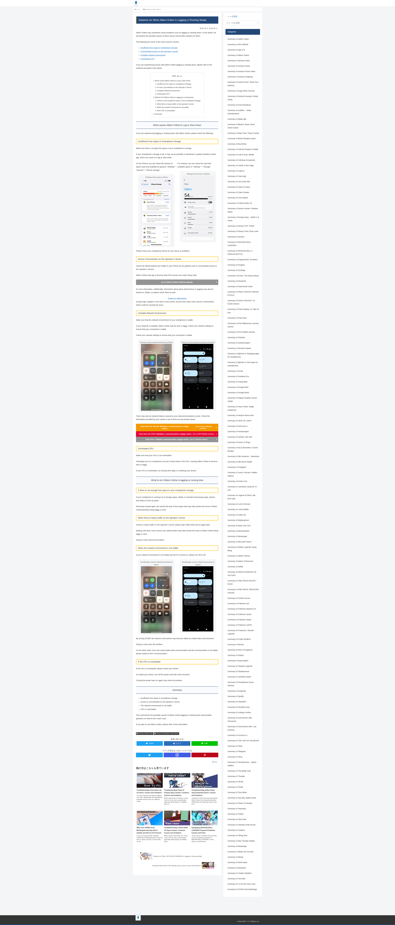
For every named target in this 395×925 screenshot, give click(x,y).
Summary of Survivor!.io (237, 735)
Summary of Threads (236, 776)
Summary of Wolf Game (237, 862)
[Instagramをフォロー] (177, 755)
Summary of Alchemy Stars (239, 61)
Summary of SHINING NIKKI (239, 677)
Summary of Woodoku (237, 868)
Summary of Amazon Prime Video (241, 71)
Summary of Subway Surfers (239, 712)
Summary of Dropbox (236, 265)
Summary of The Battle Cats (239, 771)
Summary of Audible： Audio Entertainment (239, 112)
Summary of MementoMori (238, 531)
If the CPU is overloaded (166, 111)
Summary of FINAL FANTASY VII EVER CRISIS (241, 302)
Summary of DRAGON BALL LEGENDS (239, 243)
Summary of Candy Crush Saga (241, 165)
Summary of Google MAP (238, 387)
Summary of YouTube (236, 879)
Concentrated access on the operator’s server (159, 51)
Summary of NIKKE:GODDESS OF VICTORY (242, 573)
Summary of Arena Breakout (239, 105)
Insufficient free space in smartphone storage (159, 48)
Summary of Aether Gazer (238, 39)
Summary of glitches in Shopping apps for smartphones (243, 355)
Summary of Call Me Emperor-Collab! (243, 149)
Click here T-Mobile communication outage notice (177, 439)
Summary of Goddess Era (238, 376)
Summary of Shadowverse (238, 671)
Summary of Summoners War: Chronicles (240, 719)
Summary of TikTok (235, 782)
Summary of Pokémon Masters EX (242, 609)
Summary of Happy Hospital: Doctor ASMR (242, 399)
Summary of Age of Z (236, 50)
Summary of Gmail (235, 371)
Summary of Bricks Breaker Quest (242, 139)
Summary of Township (237, 809)
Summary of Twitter (235, 814)
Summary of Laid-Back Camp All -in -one (243, 488)
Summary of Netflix (235, 567)
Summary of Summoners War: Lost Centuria (242, 728)
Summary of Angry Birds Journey (241, 91)
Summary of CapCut (236, 171)
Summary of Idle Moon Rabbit (240, 462)
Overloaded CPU (148, 59)
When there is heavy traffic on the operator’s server (175, 104)
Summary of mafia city (237, 515)
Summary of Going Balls (237, 382)
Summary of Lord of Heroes (239, 504)
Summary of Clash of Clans (239, 187)
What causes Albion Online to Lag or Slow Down (172, 81)
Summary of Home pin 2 (237, 426)
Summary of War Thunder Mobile (241, 841)
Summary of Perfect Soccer (239, 598)
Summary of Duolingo (236, 270)
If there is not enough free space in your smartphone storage (179, 101)
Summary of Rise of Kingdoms (240, 650)
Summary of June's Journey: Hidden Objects (242, 474)
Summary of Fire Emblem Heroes (241, 332)
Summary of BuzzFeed (237, 144)
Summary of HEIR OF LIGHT (240, 421)
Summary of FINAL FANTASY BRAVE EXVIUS (243, 293)
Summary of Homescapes (238, 431)
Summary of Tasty (235, 746)
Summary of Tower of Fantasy (240, 803)
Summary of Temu (235, 757)
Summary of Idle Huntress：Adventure (243, 456)
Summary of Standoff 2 (237, 702)
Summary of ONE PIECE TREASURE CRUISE (243, 591)
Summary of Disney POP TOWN (241, 226)
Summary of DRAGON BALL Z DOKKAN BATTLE (240, 252)
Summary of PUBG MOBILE (239, 639)
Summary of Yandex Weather (240, 873)
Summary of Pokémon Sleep (239, 620)
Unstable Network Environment (168, 91)
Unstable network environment (153, 55)
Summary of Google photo (238, 393)
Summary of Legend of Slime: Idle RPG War (241, 497)
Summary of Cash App (237, 176)
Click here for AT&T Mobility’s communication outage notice (177, 434)
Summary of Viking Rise (237, 835)
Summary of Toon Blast (237, 792)
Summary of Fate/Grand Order (240, 286)
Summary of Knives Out (237, 481)
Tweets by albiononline (177, 298)
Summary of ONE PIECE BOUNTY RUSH (242, 582)
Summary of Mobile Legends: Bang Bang (242, 548)
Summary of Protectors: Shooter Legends (241, 632)
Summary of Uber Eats (237, 819)
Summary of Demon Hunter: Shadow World (243, 210)
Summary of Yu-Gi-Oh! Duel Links (241, 884)
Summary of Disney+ (236, 237)
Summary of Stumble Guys (239, 707)
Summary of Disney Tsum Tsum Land (243, 231)
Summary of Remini (236, 645)
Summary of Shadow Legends (240, 666)
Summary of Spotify (236, 696)
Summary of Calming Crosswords (241, 160)
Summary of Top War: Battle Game (242, 798)
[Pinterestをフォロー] (204, 755)
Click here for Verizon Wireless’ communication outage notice (176, 427)
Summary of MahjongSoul (238, 520)
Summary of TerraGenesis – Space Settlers (242, 764)
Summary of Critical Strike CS (240, 203)
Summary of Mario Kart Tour (239, 526)
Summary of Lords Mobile (238, 509)
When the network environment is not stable (173, 107)
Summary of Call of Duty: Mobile (241, 155)
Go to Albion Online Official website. (177, 282)
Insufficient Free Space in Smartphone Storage (174, 84)
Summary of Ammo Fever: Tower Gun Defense (243, 83)
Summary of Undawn (236, 830)
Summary (158, 114)
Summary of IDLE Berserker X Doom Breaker (243, 449)
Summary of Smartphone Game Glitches (167, 733)
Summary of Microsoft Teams (240, 542)
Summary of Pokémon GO (238, 604)
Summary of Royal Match (238, 661)
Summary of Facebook (237, 281)
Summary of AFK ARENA (238, 44)
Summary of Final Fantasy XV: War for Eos (243, 311)
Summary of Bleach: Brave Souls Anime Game (241, 126)
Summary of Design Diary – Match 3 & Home (243, 219)
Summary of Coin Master (238, 198)
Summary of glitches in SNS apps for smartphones (243, 364)
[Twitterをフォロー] (149, 755)
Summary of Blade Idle (237, 119)
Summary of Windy (235, 857)
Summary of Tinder (235, 787)
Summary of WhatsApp (237, 846)
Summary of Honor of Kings (239, 442)
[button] (258, 23)
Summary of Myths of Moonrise (240, 561)
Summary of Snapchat (237, 691)
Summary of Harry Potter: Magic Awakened (241, 408)
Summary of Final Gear (237, 318)
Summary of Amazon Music (239, 66)
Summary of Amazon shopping (240, 77)
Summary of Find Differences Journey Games (243, 325)
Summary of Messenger (237, 536)
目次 (174, 76)
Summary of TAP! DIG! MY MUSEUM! (243, 741)
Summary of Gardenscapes (239, 343)
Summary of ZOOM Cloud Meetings (242, 889)
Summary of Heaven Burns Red (241, 415)
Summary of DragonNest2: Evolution (243, 260)
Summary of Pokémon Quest (239, 614)
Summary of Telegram (237, 751)
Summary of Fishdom (236, 337)
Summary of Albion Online (145, 733)
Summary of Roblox (236, 655)
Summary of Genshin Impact (239, 348)
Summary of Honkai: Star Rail (240, 437)
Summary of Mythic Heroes (239, 556)
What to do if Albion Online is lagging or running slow (174, 97)
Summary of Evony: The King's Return (243, 276)
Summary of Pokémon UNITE (240, 625)
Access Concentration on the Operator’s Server (174, 87)
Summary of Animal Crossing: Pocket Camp (243, 98)
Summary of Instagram (237, 467)
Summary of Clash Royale (238, 192)
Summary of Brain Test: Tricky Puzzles (243, 133)
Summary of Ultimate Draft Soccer (242, 825)
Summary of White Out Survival (240, 852)
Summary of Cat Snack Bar (239, 182)
